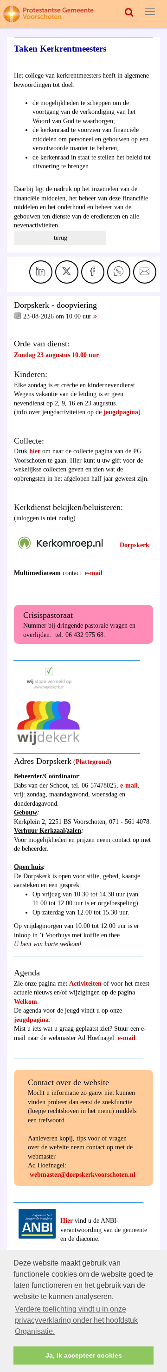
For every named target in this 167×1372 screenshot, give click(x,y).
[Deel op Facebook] (92, 272)
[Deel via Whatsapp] (118, 272)
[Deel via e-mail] (144, 272)
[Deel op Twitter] (66, 272)
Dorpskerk (134, 545)
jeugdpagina (120, 412)
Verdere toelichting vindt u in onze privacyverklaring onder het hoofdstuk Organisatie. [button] (76, 1320)
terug (60, 237)
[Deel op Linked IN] (40, 272)
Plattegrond (92, 761)
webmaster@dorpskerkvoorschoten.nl (82, 1174)
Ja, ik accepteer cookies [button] (83, 1355)
